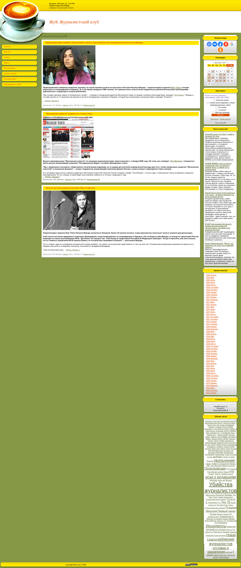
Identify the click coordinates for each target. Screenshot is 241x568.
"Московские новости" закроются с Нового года (69, 114)
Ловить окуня (216, 437)
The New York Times (224, 505)
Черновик (213, 480)
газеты (219, 521)
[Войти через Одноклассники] (220, 49)
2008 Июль (210, 341)
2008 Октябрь (212, 349)
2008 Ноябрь (211, 351)
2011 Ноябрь (211, 393)
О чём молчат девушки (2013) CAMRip (221, 430)
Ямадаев (219, 453)
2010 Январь (211, 383)
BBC (208, 466)
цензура (231, 466)
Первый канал (227, 511)
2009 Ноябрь (211, 381)
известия (223, 555)
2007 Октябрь (212, 319)
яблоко (224, 466)
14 (224, 75)
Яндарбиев (209, 454)
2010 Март (210, 388)
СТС (224, 521)
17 (209, 78)
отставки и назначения (218, 549)
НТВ (231, 471)
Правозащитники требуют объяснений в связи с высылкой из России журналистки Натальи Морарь (94, 43)
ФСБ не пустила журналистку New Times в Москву (70, 188)
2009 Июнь (210, 368)
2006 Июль (210, 282)
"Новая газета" (227, 474)
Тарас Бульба (230, 454)
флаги (225, 519)
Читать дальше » (52, 101)
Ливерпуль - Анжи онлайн (217, 435)
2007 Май (210, 307)
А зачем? (222, 110)
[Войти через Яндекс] (225, 44)
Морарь (229, 480)
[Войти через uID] (209, 44)
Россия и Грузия (221, 532)
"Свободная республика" (216, 499)
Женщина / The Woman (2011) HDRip (219, 429)
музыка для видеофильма (222, 450)
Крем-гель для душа (215, 425)
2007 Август (211, 314)
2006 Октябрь (212, 290)
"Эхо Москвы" (176, 161)
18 (213, 78)
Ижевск (233, 464)
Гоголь (209, 457)
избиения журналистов (221, 541)
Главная (52, 8)
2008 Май (210, 336)
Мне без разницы (222, 113)
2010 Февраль (212, 385)
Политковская (215, 468)
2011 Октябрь (211, 390)
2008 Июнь (210, 339)
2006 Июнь (210, 280)
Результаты (214, 119)
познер (216, 557)
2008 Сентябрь (212, 346)
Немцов (210, 461)
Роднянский (232, 521)
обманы (233, 532)
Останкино (217, 519)
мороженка (232, 445)
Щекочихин (210, 495)
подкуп (218, 474)
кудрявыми (229, 425)
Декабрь (59, 36)
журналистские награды (216, 535)
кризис (208, 464)
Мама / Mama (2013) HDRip (217, 439)
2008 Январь (211, 327)
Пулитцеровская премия (215, 508)
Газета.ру (231, 555)
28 (224, 81)
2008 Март (210, 331)
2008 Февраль (212, 329)
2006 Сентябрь (212, 287)
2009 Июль (210, 371)
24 (209, 81)
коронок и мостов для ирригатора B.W (221, 421)
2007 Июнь (210, 309)
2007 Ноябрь (211, 322)
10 (209, 75)
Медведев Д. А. (214, 503)
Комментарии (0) (89, 105)
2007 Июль (210, 312)
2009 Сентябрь (212, 376)
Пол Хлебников (220, 523)
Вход (71, 8)
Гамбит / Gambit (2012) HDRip (220, 427)
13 (220, 75)
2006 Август (211, 285)
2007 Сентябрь (212, 317)
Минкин (232, 519)
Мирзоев (211, 511)
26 (217, 81)
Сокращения (224, 464)
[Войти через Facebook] (220, 44)
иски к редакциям (220, 477)
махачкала (228, 497)
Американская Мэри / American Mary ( (221, 423)
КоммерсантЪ (227, 516)
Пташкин (231, 507)
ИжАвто (215, 464)
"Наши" (211, 474)
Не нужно (222, 107)
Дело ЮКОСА (210, 521)
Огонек (213, 514)
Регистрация (62, 8)
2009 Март (210, 361)
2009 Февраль (212, 358)
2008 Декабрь (211, 354)
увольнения (224, 460)
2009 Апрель (211, 363)
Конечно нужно (222, 100)
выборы (217, 456)
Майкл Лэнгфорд (229, 437)
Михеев (210, 519)
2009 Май (210, 366)
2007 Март (210, 302)
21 (224, 78)
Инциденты (216, 526)
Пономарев (219, 454)
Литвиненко (228, 453)
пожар (220, 497)
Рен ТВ (225, 502)
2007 (52, 36)
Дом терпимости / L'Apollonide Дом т (221, 433)
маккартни (229, 441)
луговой (231, 457)
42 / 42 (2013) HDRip (213, 445)
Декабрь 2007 (220, 63)
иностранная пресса (223, 530)
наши (216, 555)
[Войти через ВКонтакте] (214, 44)
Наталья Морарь (224, 495)
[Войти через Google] (231, 44)
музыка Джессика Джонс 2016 (217, 449)
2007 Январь (211, 297)
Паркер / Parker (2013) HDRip (222, 440)
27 (220, 81)
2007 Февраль (212, 300)
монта (224, 445)
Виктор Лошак (223, 514)
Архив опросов (225, 119)
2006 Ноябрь (211, 292)
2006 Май (210, 278)
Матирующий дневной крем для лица (220, 443)
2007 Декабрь (211, 324)
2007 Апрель (211, 305)
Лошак (226, 472)
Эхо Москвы (216, 466)
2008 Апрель (211, 334)
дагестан (221, 480)
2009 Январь (211, 356)
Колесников (224, 557)
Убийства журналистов (220, 487)
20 (220, 78)
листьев (228, 552)
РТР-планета (231, 469)
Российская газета (215, 472)
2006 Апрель (211, 275)
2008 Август (211, 344)
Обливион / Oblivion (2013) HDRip (221, 447)
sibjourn (65, 105)
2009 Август (211, 373)
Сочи (224, 457)
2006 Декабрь (211, 295)
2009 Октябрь (212, 378)
